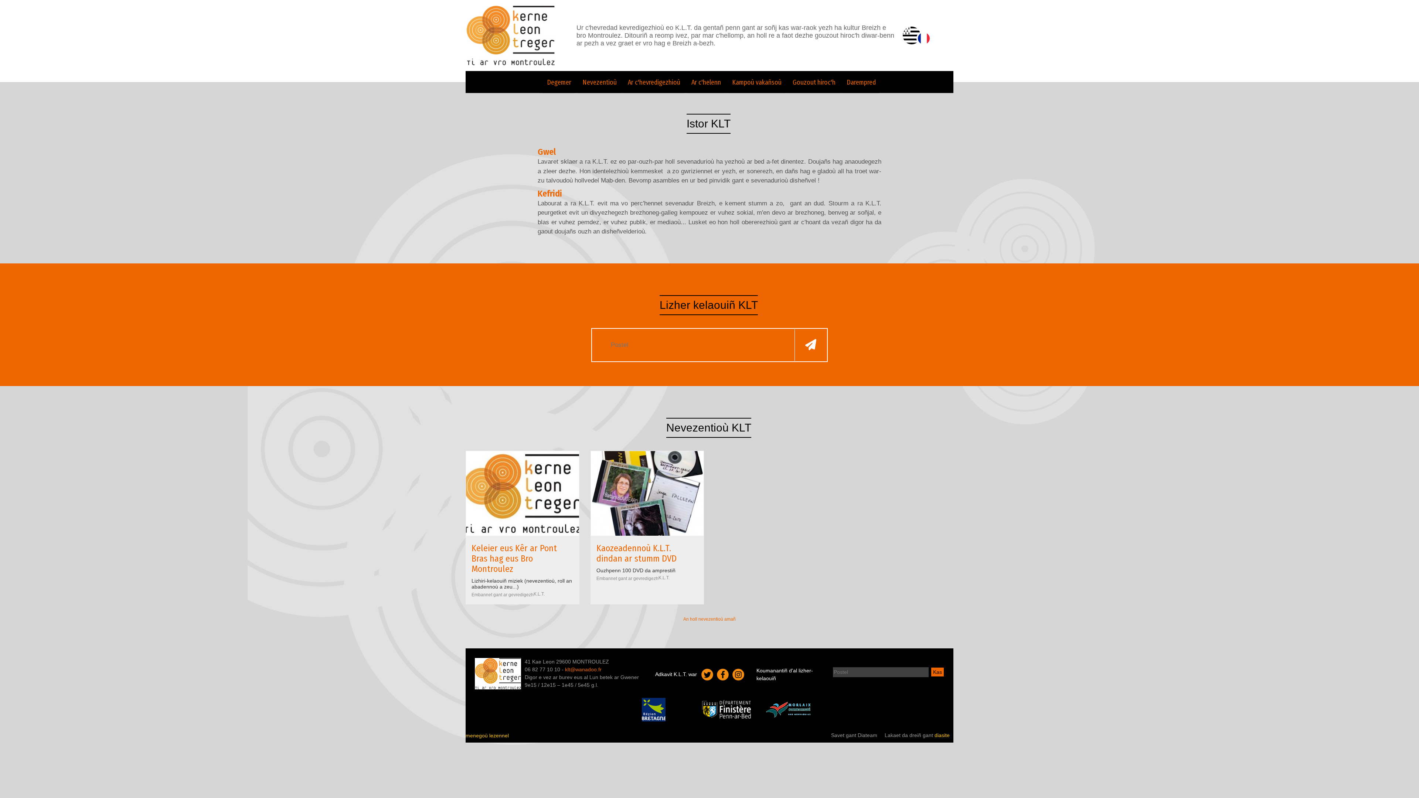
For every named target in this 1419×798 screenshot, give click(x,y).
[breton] (911, 35)
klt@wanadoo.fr (583, 669)
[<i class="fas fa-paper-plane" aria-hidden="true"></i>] (811, 344)
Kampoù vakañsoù (757, 82)
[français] (923, 38)
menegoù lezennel (487, 736)
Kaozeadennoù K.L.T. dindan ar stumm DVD (636, 553)
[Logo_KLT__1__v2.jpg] (522, 493)
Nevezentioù (599, 82)
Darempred (861, 82)
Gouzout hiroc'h (814, 82)
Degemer (559, 82)
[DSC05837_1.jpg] (647, 493)
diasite (942, 735)
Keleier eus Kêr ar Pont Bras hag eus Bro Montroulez (514, 558)
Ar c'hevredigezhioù (654, 82)
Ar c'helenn (706, 82)
